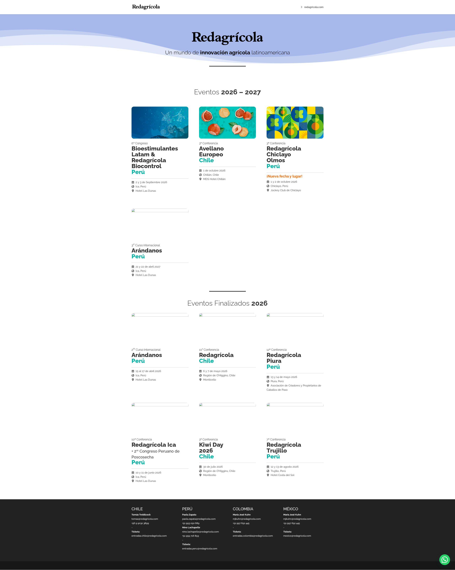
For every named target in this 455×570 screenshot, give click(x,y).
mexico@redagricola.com (297, 535)
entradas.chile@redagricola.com (149, 535)
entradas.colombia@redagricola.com (253, 535)
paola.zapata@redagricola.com (199, 519)
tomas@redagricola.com (145, 519)
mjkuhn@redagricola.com (247, 519)
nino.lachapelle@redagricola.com (200, 531)
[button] (444, 559)
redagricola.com (313, 7)
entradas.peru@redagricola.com (199, 548)
